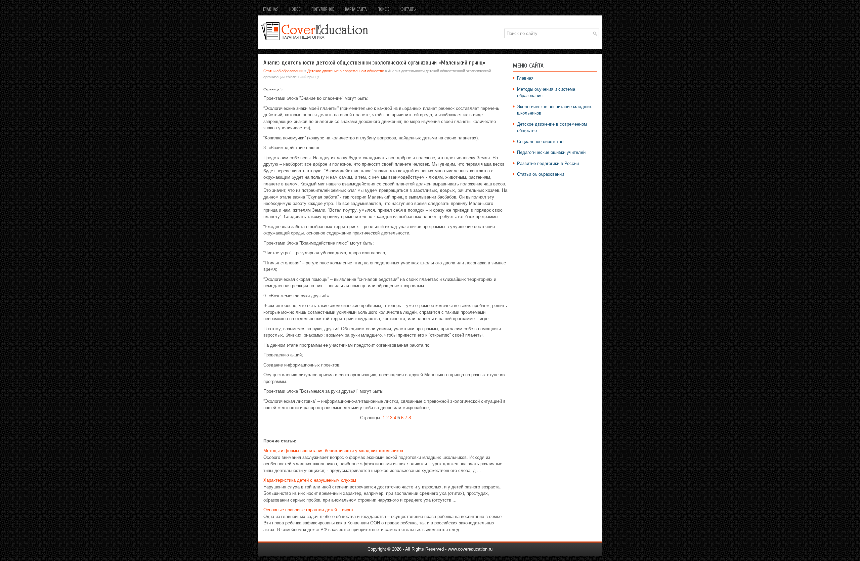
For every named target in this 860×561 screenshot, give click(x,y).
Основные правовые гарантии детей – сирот (308, 509)
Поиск (383, 9)
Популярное (322, 9)
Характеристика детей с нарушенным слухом (309, 480)
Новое (295, 9)
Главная (270, 9)
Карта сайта (356, 9)
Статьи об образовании (283, 71)
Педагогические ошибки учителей (551, 152)
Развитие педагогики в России (548, 163)
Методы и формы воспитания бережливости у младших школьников (333, 450)
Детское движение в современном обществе (345, 71)
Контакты (408, 9)
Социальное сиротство (540, 141)
